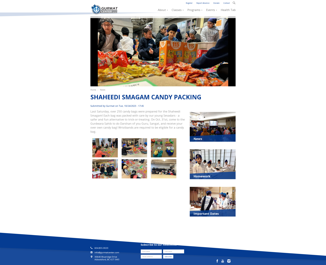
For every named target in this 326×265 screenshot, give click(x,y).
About (162, 10)
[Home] (105, 9)
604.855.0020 (101, 248)
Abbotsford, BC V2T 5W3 (106, 259)
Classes (177, 10)
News (102, 89)
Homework (202, 176)
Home (93, 89)
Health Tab (228, 10)
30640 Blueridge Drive (105, 256)
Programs (194, 10)
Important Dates (206, 213)
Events (211, 10)
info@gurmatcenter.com (106, 252)
